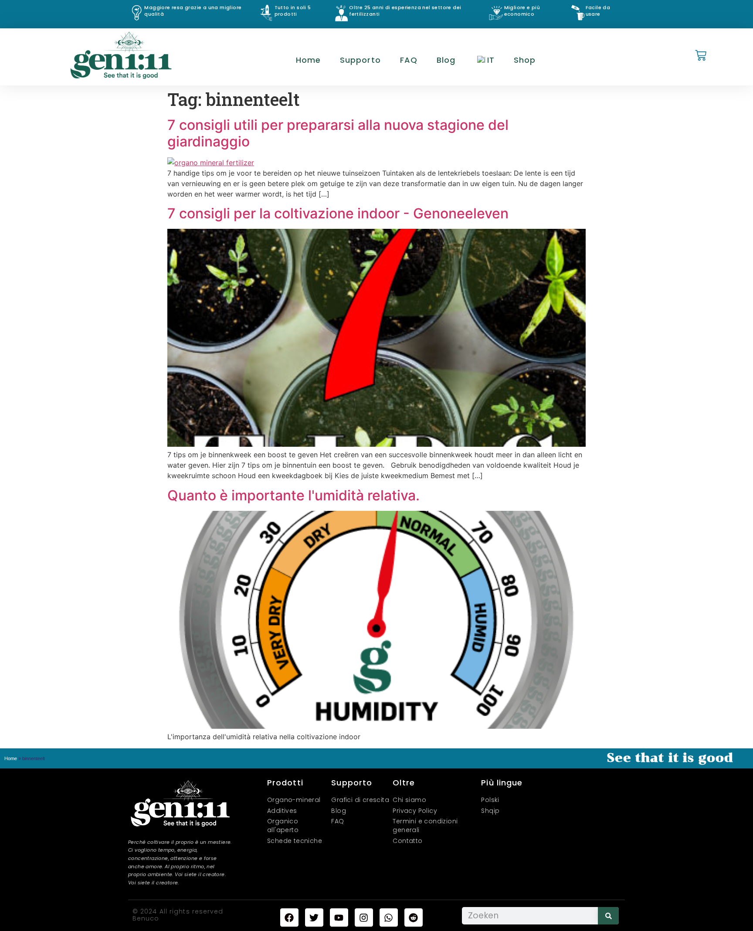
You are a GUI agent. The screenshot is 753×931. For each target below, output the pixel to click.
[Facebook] (289, 917)
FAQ (408, 59)
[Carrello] (701, 56)
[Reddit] (413, 917)
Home (308, 59)
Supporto (360, 59)
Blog (446, 59)
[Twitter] (314, 917)
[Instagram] (364, 917)
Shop (525, 59)
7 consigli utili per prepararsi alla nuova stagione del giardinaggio (338, 133)
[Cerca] (608, 915)
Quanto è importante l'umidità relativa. (293, 495)
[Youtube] (339, 917)
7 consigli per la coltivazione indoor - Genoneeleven (338, 213)
